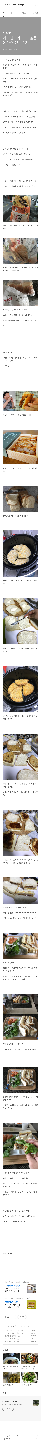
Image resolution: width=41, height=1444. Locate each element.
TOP (36, 1437)
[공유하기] (11, 1317)
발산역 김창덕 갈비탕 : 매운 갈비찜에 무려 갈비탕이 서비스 (15, 1334)
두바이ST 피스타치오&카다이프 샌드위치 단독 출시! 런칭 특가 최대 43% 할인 (13, 1305)
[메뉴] (36, 4)
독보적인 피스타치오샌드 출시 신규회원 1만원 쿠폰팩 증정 (13, 1301)
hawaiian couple (14, 4)
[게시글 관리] (14, 1317)
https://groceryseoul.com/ (15, 1298)
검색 (31, 4)
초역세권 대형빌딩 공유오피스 (13, 1285)
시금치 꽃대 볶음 (10, 1339)
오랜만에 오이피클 (11, 1336)
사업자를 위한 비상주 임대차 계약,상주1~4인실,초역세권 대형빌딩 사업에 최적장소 (13, 1289)
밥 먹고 (8, 1326)
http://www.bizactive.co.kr (15, 1282)
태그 (11, 12)
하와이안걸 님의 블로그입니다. (12, 1404)
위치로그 (36, 12)
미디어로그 (23, 12)
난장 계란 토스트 (10, 1341)
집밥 (13, 1326)
